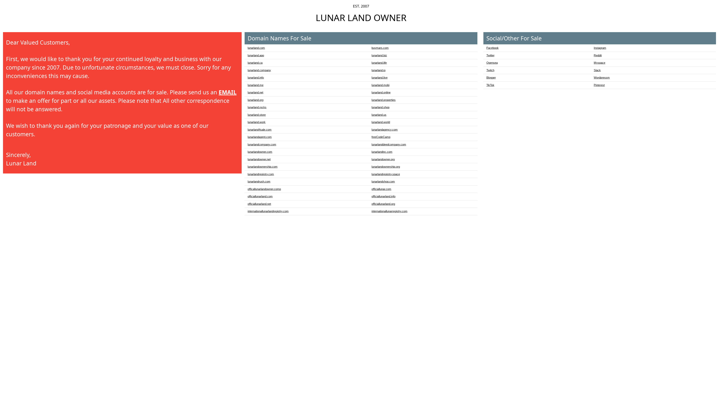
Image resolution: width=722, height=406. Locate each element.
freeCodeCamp (381, 137)
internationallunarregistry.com (389, 211)
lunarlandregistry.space (386, 174)
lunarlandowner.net (259, 159)
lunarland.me (255, 85)
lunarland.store (257, 114)
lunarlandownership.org (386, 166)
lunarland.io (378, 70)
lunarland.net (255, 92)
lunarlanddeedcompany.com (389, 144)
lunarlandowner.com (260, 151)
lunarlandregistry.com (261, 174)
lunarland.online (381, 92)
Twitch (490, 70)
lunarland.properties (384, 100)
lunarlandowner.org (383, 159)
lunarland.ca (255, 62)
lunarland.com (256, 47)
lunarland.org (255, 100)
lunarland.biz (379, 55)
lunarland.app (256, 55)
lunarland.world (381, 122)
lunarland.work (256, 122)
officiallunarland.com (260, 196)
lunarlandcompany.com (262, 144)
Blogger (491, 77)
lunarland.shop (380, 107)
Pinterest (599, 85)
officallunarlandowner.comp (264, 189)
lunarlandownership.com (263, 166)
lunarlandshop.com (383, 181)
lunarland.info (256, 77)
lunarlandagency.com (385, 129)
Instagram (600, 47)
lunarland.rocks (257, 107)
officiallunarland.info (383, 196)
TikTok (490, 85)
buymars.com (380, 47)
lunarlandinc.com (382, 151)
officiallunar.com (381, 189)
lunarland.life (379, 62)
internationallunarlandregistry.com (268, 211)
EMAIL (228, 92)
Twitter (490, 55)
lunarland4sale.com (260, 129)
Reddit (598, 55)
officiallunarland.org (383, 203)
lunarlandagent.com (260, 137)
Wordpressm (602, 77)
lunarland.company (259, 70)
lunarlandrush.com (259, 181)
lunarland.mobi (380, 85)
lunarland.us (379, 114)
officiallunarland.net (259, 203)
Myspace (599, 62)
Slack (597, 70)
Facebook (492, 47)
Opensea (492, 62)
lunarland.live (380, 77)
